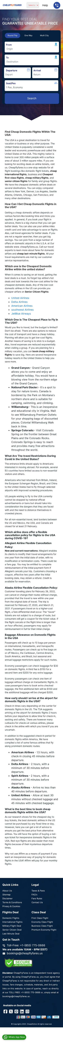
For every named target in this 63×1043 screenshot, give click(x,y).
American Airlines (21, 305)
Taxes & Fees (38, 890)
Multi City (44, 35)
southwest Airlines (22, 309)
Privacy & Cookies (11, 906)
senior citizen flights (16, 181)
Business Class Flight (42, 925)
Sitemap (6, 894)
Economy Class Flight (42, 922)
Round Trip (12, 35)
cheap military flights (36, 177)
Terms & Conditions (12, 902)
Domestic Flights (10, 918)
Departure (11, 70)
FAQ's (34, 894)
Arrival (37, 70)
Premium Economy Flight (44, 929)
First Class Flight (40, 918)
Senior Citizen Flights (36, 291)
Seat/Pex (11, 83)
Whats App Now (17, 1037)
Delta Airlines (19, 301)
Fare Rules (37, 898)
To (7, 57)
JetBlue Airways (21, 313)
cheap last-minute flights (31, 253)
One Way (28, 35)
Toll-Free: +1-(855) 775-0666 (26, 945)
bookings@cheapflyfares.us (25, 953)
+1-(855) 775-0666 (30, 992)
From (9, 44)
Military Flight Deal (11, 925)
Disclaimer (7, 898)
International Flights (12, 922)
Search (31, 98)
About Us (7, 890)
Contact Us (37, 902)
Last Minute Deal (10, 933)
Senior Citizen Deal (11, 929)
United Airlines (20, 298)
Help (45, 5)
